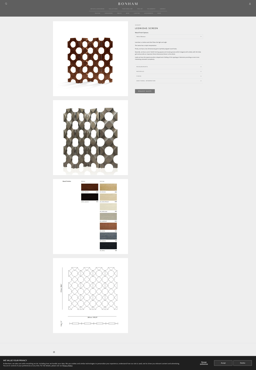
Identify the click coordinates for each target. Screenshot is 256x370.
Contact (163, 8)
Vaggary (138, 25)
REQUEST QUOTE (145, 91)
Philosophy (151, 8)
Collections (113, 8)
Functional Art (127, 8)
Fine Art (140, 8)
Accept (223, 363)
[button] (6, 3)
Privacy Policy (67, 366)
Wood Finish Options (141, 32)
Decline (242, 363)
